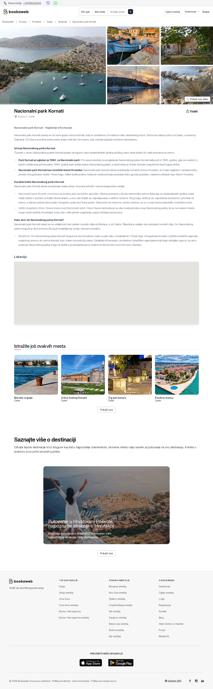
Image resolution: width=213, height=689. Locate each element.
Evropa (23, 21)
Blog (161, 617)
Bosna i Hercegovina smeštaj (74, 617)
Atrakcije (62, 21)
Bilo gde (85, 11)
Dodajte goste (117, 11)
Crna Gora (64, 599)
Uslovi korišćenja (80, 681)
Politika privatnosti (61, 681)
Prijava (205, 11)
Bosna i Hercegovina (70, 611)
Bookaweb (8, 21)
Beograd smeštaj (117, 586)
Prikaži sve (106, 409)
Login (162, 599)
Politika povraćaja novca (103, 681)
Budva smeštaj (116, 630)
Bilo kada (100, 11)
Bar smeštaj (115, 636)
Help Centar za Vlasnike (171, 623)
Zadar (50, 21)
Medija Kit (164, 636)
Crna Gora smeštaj (68, 605)
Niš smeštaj (114, 611)
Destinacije (164, 586)
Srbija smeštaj (66, 592)
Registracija (165, 605)
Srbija (62, 586)
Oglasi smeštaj (166, 592)
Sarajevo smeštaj (117, 617)
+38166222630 (32, 3)
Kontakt (162, 611)
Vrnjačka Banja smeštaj (120, 605)
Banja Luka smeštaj (118, 623)
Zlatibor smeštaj (117, 599)
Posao (162, 630)
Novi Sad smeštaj (118, 592)
